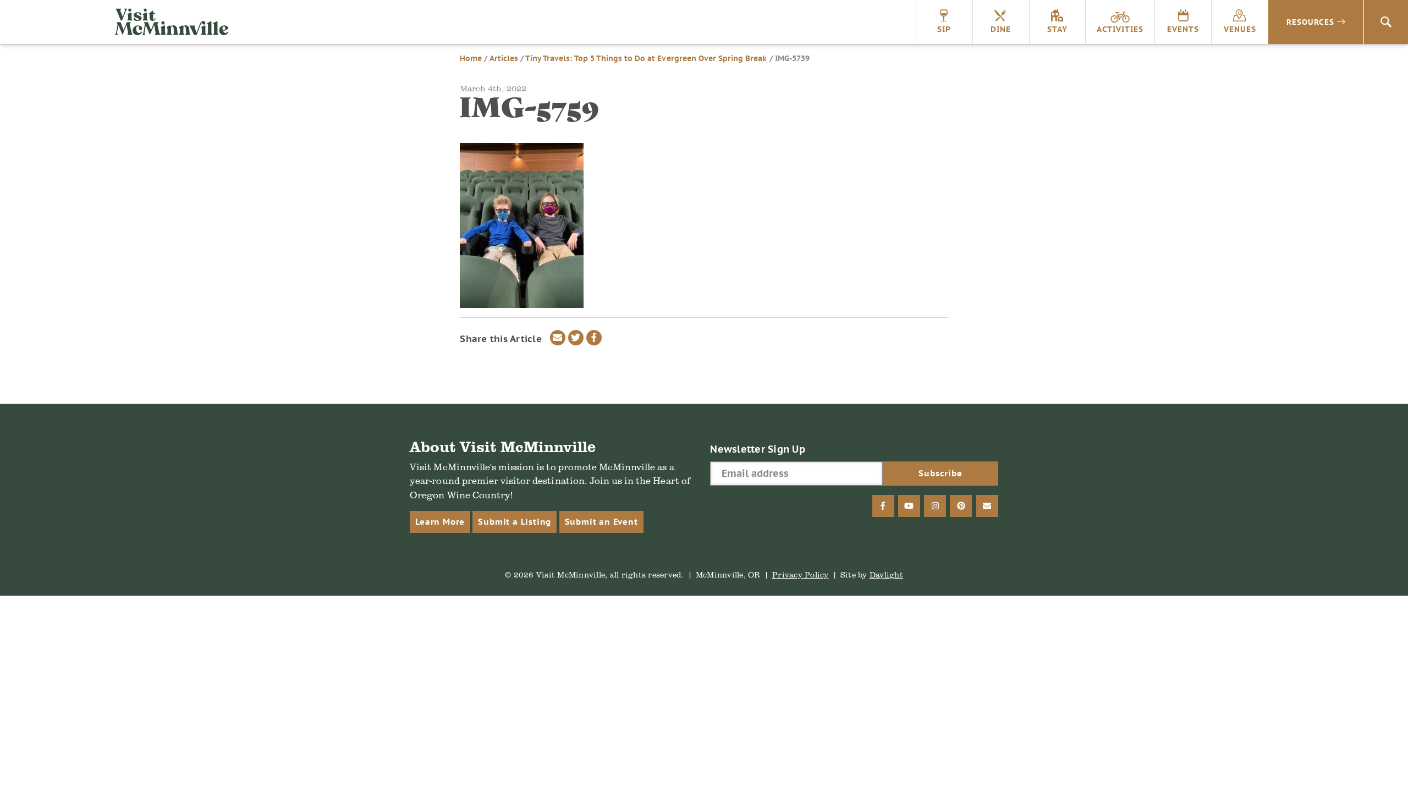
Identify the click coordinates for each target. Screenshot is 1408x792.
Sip (944, 29)
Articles (504, 58)
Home (471, 58)
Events (1183, 29)
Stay (1057, 29)
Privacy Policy (800, 574)
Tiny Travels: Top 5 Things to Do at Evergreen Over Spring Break (646, 58)
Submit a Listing (514, 521)
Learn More (440, 521)
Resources (1310, 22)
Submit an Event (601, 521)
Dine (1001, 29)
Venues (1240, 29)
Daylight (886, 574)
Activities (1120, 29)
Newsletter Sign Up (757, 449)
